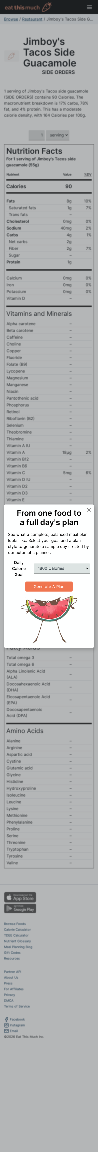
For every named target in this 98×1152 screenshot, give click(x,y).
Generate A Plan (49, 586)
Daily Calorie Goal (19, 568)
